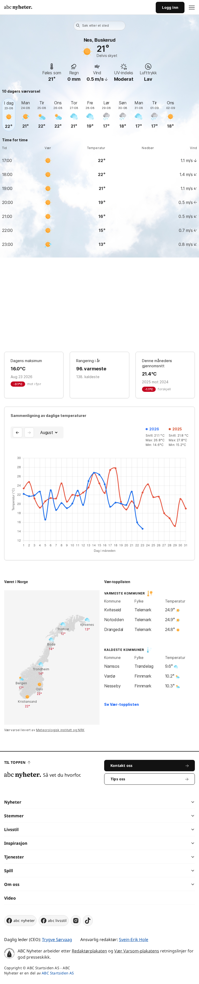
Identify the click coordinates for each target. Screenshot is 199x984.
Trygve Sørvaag (57, 939)
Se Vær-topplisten (121, 704)
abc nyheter (24, 920)
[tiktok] (88, 920)
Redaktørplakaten (89, 951)
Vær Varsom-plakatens (136, 951)
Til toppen (14, 762)
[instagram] (76, 920)
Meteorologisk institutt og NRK (60, 730)
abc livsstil (57, 920)
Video (10, 898)
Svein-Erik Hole (133, 939)
